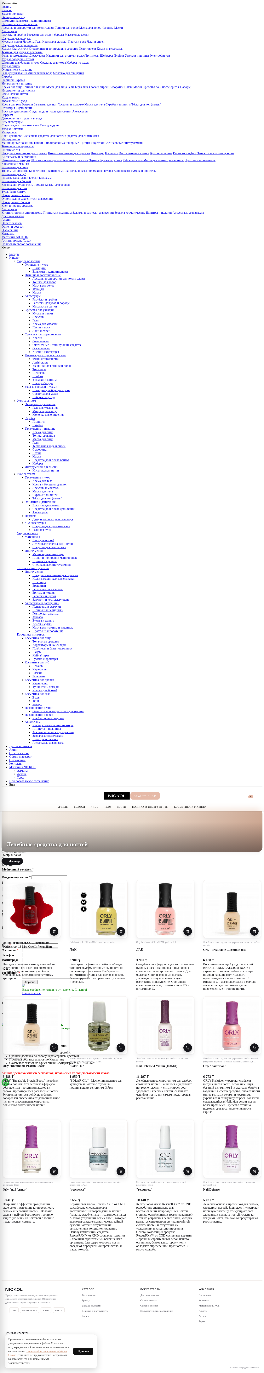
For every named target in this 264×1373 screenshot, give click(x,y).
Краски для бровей (57, 184)
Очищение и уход (13, 17)
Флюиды (107, 27)
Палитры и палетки (159, 212)
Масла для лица (56, 87)
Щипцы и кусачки (92, 142)
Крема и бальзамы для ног (39, 104)
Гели (38, 41)
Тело (107, 807)
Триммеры (92, 55)
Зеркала (94, 160)
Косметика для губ (14, 174)
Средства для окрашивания (19, 45)
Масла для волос (90, 27)
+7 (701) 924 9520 (16, 1333)
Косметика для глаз (14, 188)
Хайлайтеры (122, 170)
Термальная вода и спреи (91, 87)
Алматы (7, 240)
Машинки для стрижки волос (65, 55)
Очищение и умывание (17, 69)
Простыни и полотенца (200, 160)
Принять (83, 1351)
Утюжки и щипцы (137, 55)
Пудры (108, 170)
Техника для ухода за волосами (22, 52)
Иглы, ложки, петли (15, 94)
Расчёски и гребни (14, 34)
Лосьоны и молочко (71, 104)
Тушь (5, 191)
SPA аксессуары (12, 121)
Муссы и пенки (12, 41)
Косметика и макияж (15, 163)
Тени (12, 191)
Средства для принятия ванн (20, 125)
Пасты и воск (77, 41)
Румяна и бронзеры (143, 170)
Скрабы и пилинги (118, 104)
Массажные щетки (77, 34)
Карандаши (20, 177)
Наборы (185, 87)
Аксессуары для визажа (188, 212)
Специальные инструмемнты (124, 142)
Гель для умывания (14, 73)
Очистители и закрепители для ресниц (27, 198)
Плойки (119, 55)
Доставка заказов (13, 216)
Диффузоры (37, 55)
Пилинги (8, 80)
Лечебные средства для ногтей (44, 135)
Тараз (27, 240)
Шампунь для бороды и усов (20, 62)
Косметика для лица (15, 167)
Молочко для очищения (68, 73)
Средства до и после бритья (161, 87)
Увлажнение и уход (14, 101)
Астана (17, 240)
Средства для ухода (53, 62)
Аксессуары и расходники (19, 156)
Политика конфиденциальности (243, 1367)
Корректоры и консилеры (46, 170)
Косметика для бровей (16, 181)
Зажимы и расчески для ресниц (93, 212)
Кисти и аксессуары (110, 48)
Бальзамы (45, 177)
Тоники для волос (66, 27)
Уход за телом (11, 97)
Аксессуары (9, 31)
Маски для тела (94, 104)
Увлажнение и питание (17, 83)
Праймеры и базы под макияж (83, 170)
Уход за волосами (13, 13)
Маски (118, 27)
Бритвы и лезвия (161, 153)
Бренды (7, 6)
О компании (10, 230)
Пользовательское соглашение (21, 244)
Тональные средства (15, 170)
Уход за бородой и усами (18, 59)
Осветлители (87, 48)
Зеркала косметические (130, 212)
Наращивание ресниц (16, 195)
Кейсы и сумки (133, 160)
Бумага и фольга (111, 160)
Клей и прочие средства (17, 205)
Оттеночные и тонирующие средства (53, 48)
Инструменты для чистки (18, 90)
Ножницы (97, 153)
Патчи (128, 87)
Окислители (20, 48)
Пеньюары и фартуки (16, 160)
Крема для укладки (54, 41)
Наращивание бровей (16, 202)
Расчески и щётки (185, 153)
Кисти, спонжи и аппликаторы (22, 212)
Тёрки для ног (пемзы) (146, 104)
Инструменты (11, 139)
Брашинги (111, 153)
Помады (7, 177)
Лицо (94, 807)
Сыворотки (115, 87)
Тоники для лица (34, 87)
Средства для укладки (16, 38)
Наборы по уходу (77, 62)
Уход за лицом (11, 66)
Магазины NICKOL (15, 237)
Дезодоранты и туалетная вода (22, 118)
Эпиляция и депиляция (17, 108)
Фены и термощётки (15, 55)
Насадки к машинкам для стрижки (24, 153)
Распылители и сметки (134, 153)
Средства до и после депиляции (50, 111)
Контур (21, 191)
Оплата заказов (12, 223)
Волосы (79, 807)
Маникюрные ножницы (17, 142)
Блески (33, 177)
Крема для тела (11, 104)
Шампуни (8, 20)
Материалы (9, 132)
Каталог (7, 10)
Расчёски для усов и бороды (45, 34)
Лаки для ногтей (12, 135)
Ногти (121, 807)
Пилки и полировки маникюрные (56, 142)
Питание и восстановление (19, 24)
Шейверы (106, 55)
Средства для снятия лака (82, 135)
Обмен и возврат (13, 226)
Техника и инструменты (18, 146)
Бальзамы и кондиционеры (33, 20)
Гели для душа (49, 125)
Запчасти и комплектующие (215, 153)
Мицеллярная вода (39, 73)
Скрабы (7, 76)
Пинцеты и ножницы (57, 212)
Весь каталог (89, 1295)
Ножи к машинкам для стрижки (69, 153)
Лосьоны (29, 41)
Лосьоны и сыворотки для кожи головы (28, 27)
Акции (6, 219)
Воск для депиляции (15, 111)
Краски (6, 48)
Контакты (8, 233)
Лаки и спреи (96, 41)
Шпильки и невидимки (46, 160)
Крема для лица (12, 87)
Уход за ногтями (12, 128)
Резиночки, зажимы (75, 160)
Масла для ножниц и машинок (163, 160)
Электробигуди (160, 55)
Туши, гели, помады (30, 184)
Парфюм (7, 115)
